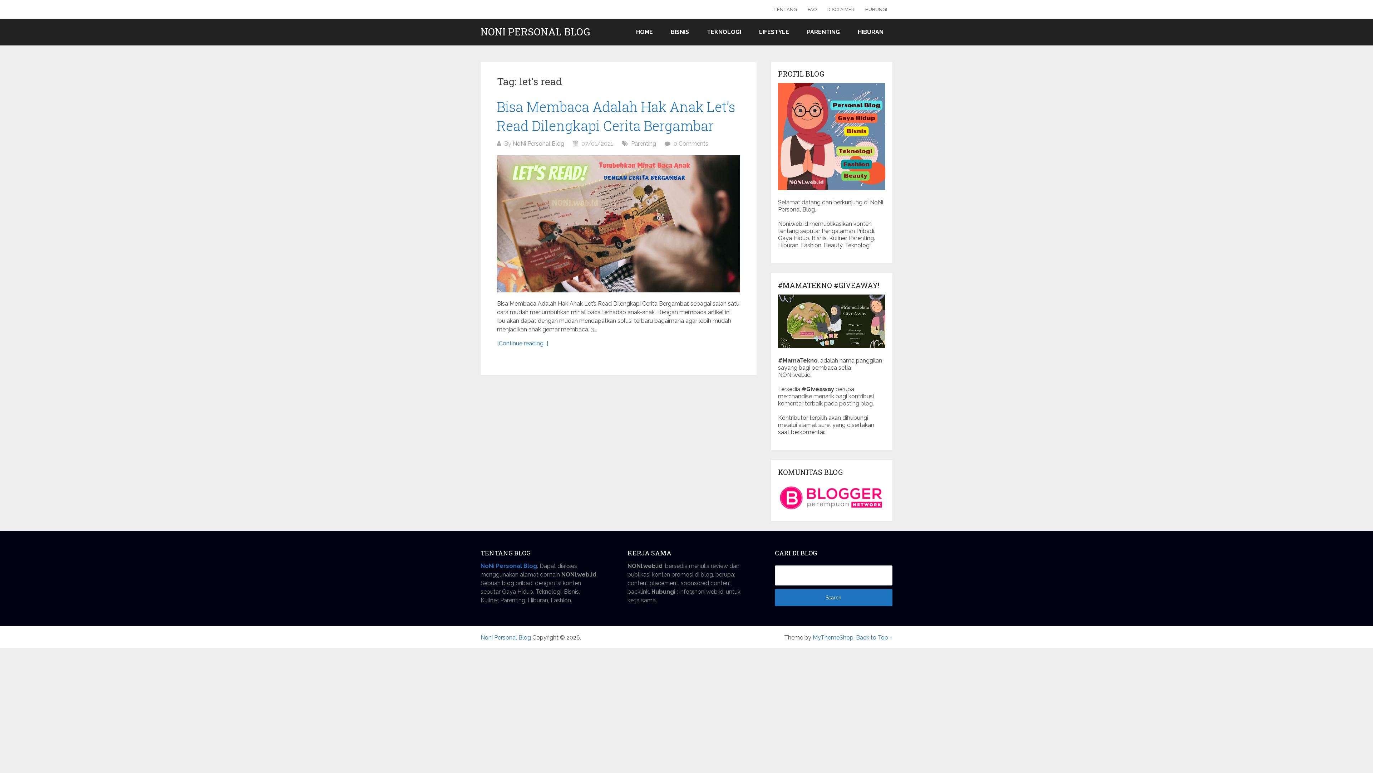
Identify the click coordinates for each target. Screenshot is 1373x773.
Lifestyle (774, 32)
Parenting (823, 32)
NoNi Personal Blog (538, 143)
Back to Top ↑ (874, 637)
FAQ (812, 9)
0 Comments (691, 143)
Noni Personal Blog (535, 32)
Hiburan (871, 32)
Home (644, 32)
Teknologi (724, 32)
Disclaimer (841, 9)
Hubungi (876, 9)
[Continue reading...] (522, 343)
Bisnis (680, 32)
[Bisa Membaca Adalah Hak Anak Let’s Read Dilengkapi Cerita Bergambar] (618, 223)
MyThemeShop (833, 637)
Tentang (785, 9)
